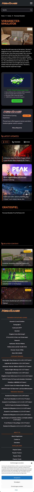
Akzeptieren (17, 477)
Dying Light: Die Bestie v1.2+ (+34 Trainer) (17, 372)
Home (3, 16)
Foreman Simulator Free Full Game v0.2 (13, 213)
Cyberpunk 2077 (17, 327)
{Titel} (16, 490)
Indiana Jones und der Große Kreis (17, 346)
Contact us (17, 439)
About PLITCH (17, 101)
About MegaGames (17, 436)
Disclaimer (17, 442)
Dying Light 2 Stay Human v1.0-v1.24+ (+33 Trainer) (17, 360)
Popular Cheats (17, 459)
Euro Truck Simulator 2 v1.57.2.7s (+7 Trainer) (17, 399)
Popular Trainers (17, 452)
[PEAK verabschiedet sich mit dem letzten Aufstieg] (17, 172)
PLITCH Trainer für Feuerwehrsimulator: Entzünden (17, 379)
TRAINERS (17, 142)
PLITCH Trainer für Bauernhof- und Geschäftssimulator (17, 388)
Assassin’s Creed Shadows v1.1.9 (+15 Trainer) (17, 411)
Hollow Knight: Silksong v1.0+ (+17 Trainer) (17, 369)
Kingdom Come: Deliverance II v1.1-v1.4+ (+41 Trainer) (17, 376)
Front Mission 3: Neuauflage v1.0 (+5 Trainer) (17, 423)
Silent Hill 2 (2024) (17, 353)
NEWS (7, 142)
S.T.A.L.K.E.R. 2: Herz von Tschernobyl (17, 337)
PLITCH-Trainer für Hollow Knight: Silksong (17, 385)
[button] (31, 463)
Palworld (17, 340)
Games (9, 16)
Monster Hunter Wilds (17, 350)
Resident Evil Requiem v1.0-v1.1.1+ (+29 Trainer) (17, 408)
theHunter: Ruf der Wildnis (17, 343)
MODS (28, 142)
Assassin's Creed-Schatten (17, 321)
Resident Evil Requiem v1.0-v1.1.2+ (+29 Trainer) (17, 426)
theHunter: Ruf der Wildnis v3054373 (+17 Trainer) (17, 366)
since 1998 (26, 115)
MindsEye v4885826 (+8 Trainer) (17, 382)
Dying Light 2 (17, 324)
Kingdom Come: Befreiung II (17, 334)
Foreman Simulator (19, 16)
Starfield (17, 331)
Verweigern (17, 482)
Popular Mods (17, 456)
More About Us (17, 128)
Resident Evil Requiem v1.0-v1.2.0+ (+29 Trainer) (17, 414)
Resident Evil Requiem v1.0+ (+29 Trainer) (17, 395)
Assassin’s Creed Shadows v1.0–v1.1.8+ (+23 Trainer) (17, 402)
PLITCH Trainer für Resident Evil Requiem (17, 405)
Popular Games (17, 449)
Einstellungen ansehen (17, 486)
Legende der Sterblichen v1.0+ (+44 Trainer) (17, 363)
